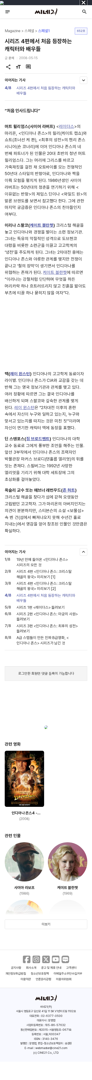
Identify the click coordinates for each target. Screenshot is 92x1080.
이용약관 (26, 979)
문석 (11, 58)
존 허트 (69, 490)
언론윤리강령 (43, 979)
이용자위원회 (63, 979)
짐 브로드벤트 (38, 438)
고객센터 (71, 967)
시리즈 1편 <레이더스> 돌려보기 (41, 607)
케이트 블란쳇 (42, 225)
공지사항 (16, 967)
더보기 (46, 924)
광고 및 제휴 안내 (51, 967)
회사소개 (31, 967)
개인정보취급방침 (15, 973)
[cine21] (46, 12)
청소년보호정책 (40, 973)
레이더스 (66, 126)
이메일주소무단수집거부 (68, 973)
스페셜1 (44, 31)
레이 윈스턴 (20, 373)
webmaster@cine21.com (51, 1048)
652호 (81, 31)
